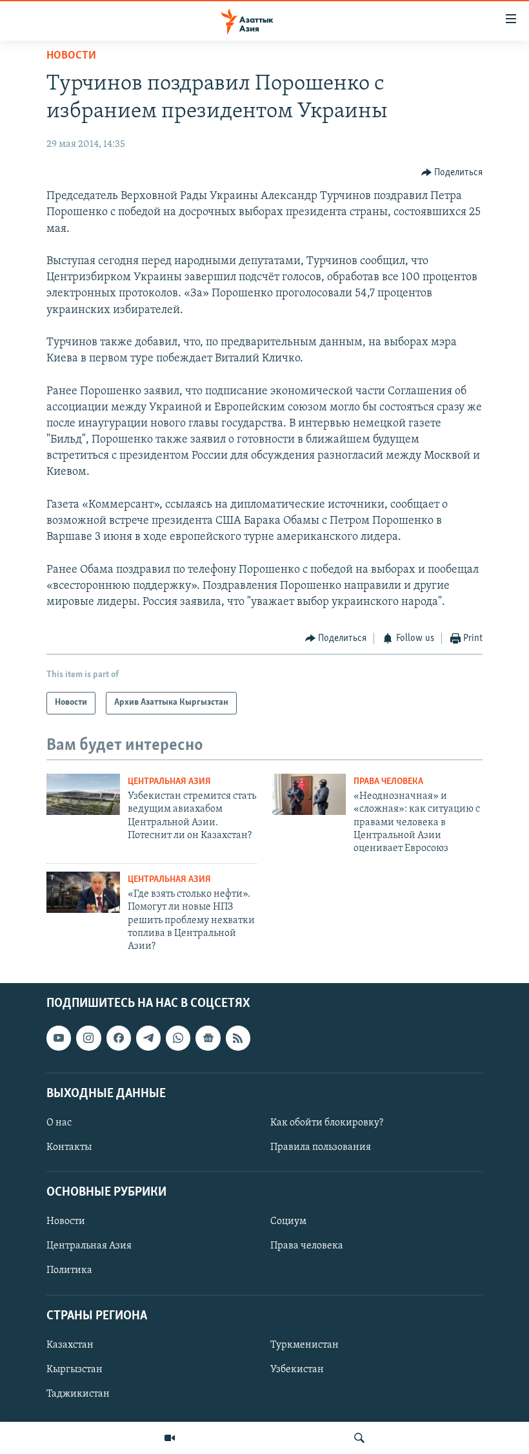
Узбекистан (297, 1369)
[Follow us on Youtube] (58, 1038)
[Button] (452, 172)
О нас (59, 1123)
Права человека (388, 782)
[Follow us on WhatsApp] (178, 1038)
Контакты (69, 1147)
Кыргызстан (74, 1369)
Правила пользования (320, 1147)
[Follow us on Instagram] (88, 1038)
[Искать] (359, 1438)
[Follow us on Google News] (207, 1038)
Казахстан (70, 1345)
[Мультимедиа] (169, 1438)
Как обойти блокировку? (326, 1123)
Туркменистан (304, 1345)
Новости (71, 56)
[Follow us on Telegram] (148, 1038)
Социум (288, 1221)
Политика (69, 1270)
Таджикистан (78, 1394)
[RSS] (238, 1038)
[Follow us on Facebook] (118, 1038)
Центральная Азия (169, 782)
